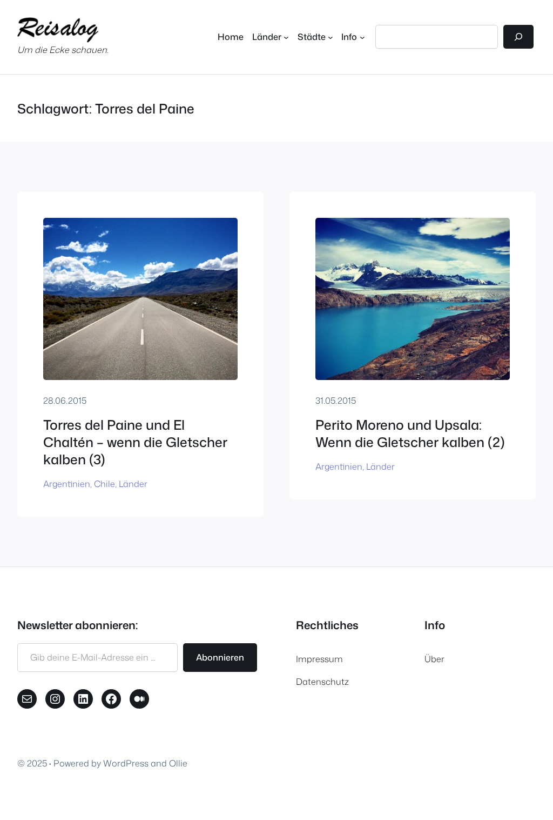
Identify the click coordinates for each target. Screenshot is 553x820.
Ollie (178, 763)
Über (434, 658)
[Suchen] (518, 37)
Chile (104, 483)
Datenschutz (322, 681)
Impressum (319, 658)
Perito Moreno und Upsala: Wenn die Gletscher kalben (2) (410, 433)
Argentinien (66, 483)
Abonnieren (220, 657)
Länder (133, 483)
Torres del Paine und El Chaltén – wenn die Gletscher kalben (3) (135, 442)
